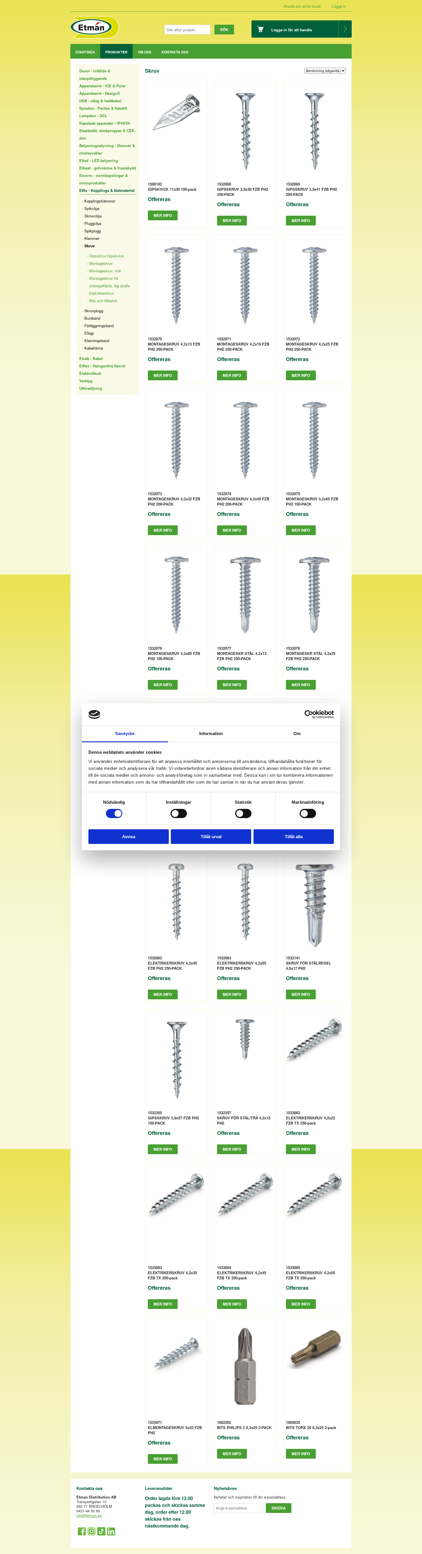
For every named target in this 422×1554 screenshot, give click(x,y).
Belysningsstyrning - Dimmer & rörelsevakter (107, 149)
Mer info (163, 215)
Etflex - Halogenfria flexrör (102, 366)
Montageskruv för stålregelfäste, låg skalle (109, 281)
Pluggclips (93, 223)
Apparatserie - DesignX (99, 93)
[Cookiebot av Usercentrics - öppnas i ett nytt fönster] (309, 714)
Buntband (92, 318)
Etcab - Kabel (91, 358)
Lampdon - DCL (93, 115)
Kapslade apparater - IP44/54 (104, 123)
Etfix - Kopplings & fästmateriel (107, 190)
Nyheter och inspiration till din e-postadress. (250, 1497)
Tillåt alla (294, 836)
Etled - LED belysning (98, 160)
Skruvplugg (93, 310)
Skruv (89, 245)
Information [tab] (211, 733)
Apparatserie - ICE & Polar (102, 85)
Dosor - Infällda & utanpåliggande (94, 74)
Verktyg (85, 380)
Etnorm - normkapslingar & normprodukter (103, 179)
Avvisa (128, 836)
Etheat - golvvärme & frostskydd (107, 168)
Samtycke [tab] (125, 733)
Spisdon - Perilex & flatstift (103, 108)
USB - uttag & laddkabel (100, 100)
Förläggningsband (99, 325)
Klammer (91, 238)
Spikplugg (92, 231)
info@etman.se (89, 1515)
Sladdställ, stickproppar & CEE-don (107, 134)
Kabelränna (93, 348)
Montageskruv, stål (105, 270)
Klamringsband (96, 340)
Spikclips (92, 208)
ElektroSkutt (90, 373)
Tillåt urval (211, 836)
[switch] (179, 813)
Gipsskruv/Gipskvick (106, 256)
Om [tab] (297, 733)
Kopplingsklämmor (99, 201)
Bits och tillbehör (103, 300)
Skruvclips (93, 216)
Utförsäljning (90, 388)
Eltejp (89, 333)
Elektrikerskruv (101, 293)
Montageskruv (101, 263)
